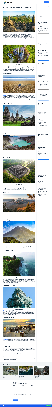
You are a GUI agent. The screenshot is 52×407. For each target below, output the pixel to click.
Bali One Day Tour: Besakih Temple (43, 39)
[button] (48, 405)
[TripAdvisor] (8, 405)
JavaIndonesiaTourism (6, 359)
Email (23, 385)
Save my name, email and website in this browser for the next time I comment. (22, 394)
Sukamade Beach (5, 95)
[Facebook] (3, 405)
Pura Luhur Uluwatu (5, 278)
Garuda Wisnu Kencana (6, 310)
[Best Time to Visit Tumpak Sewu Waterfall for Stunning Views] (41, 370)
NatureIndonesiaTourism (13, 359)
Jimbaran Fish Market (5, 339)
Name (14, 385)
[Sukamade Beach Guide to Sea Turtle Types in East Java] (10, 370)
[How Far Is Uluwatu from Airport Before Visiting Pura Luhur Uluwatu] (26, 370)
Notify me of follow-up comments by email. (19, 396)
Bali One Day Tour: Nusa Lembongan (43, 55)
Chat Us (46, 2)
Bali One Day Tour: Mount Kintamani (43, 28)
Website (32, 385)
